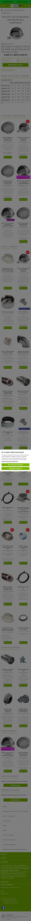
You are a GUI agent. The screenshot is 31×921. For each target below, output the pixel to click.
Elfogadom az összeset (15, 468)
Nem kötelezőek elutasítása (15, 464)
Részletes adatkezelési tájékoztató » (10, 461)
